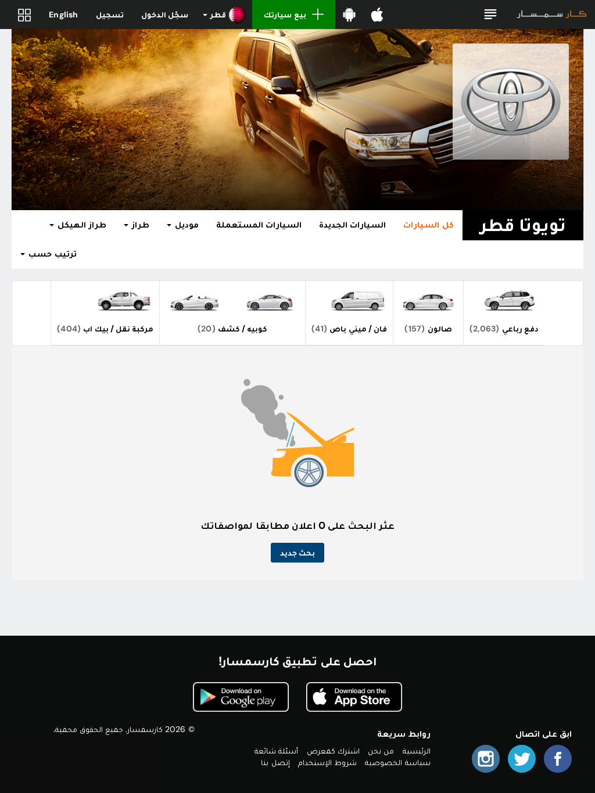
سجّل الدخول (164, 14)
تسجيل (110, 14)
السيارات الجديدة (352, 224)
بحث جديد (297, 552)
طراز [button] (139, 224)
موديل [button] (186, 224)
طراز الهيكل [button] (80, 224)
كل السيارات (428, 224)
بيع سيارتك (285, 14)
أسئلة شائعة (276, 750)
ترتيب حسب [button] (51, 253)
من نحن (381, 750)
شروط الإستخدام (327, 762)
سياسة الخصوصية (397, 762)
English (63, 14)
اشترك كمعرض (333, 750)
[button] (490, 14)
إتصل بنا (275, 762)
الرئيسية (417, 750)
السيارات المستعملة (259, 224)
